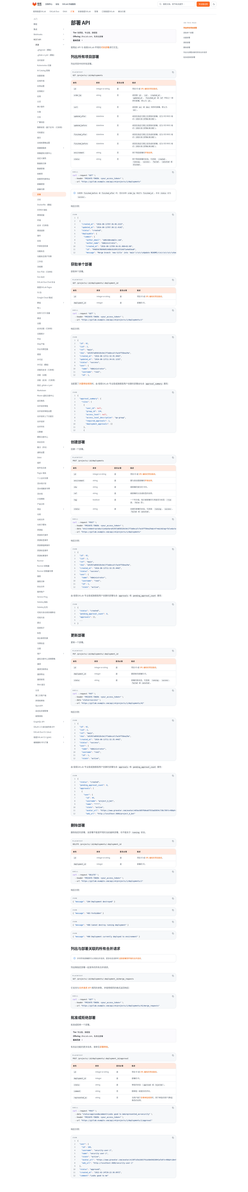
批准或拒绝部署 (189, 57)
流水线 (40, 493)
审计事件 (40, 106)
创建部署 (186, 37)
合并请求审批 (42, 406)
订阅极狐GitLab (108, 11)
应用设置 (40, 86)
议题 (39, 323)
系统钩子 (40, 627)
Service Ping (42, 596)
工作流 (40, 261)
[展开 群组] (63, 303)
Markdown (41, 390)
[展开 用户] (63, 653)
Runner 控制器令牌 (45, 571)
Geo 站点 (41, 277)
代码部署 (105, 47)
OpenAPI (39, 705)
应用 (39, 96)
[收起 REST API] (63, 39)
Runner (40, 560)
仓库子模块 (41, 524)
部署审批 (104, 1046)
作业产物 (40, 344)
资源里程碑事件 (43, 545)
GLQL (39, 292)
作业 (39, 338)
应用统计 (40, 91)
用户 (39, 653)
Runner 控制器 (43, 566)
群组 (39, 302)
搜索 (39, 576)
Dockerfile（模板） (45, 204)
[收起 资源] (63, 45)
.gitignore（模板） (45, 50)
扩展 (72, 11)
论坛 (57, 4)
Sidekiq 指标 (42, 602)
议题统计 (40, 333)
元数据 (40, 431)
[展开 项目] (63, 509)
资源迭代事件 (42, 535)
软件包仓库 (41, 467)
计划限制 (40, 498)
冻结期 (40, 266)
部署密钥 (40, 184)
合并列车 (40, 426)
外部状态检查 (42, 246)
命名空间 (40, 442)
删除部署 (186, 47)
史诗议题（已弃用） (45, 328)
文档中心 (48, 4)
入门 (35, 19)
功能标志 (40, 251)
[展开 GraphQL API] (63, 722)
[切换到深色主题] (213, 4)
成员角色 (40, 400)
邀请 (39, 318)
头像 (39, 111)
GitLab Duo (54, 11)
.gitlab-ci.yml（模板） (46, 55)
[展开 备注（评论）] (63, 447)
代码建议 (40, 132)
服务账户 (40, 591)
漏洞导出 (40, 674)
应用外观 (40, 80)
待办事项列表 (42, 638)
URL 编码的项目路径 (149, 88)
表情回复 (40, 215)
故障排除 (39, 716)
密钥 (39, 354)
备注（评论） (42, 447)
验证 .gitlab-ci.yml (44, 385)
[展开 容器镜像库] (63, 148)
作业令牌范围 (42, 349)
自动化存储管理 (41, 711)
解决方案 (121, 11)
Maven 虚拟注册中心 (45, 395)
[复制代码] (173, 72)
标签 (39, 633)
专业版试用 (203, 4)
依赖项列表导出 (43, 179)
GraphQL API (39, 721)
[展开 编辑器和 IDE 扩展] (63, 742)
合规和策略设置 (43, 142)
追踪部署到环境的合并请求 (130, 958)
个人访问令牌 (42, 478)
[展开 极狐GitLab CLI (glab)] (63, 737)
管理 (96, 11)
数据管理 (40, 168)
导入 (39, 308)
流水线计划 (41, 483)
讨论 (39, 199)
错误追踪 (40, 230)
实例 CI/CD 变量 (43, 313)
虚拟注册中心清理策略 (46, 658)
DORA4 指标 (42, 209)
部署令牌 (40, 189)
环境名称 (148, 152)
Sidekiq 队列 (42, 607)
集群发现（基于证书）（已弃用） (50, 127)
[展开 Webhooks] (63, 34)
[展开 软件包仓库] (63, 468)
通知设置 (40, 452)
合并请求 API (85, 987)
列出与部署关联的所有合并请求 (195, 52)
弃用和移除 (39, 700)
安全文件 (40, 586)
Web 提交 (41, 684)
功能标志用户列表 (44, 256)
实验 (39, 240)
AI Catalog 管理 (43, 70)
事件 (39, 235)
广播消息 (40, 122)
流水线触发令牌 (43, 488)
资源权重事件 (42, 555)
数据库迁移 (41, 163)
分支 (39, 117)
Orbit (65, 11)
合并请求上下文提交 (45, 416)
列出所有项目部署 (190, 27)
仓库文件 (40, 519)
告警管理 (40, 75)
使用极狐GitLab (39, 11)
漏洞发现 (40, 679)
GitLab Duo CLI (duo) (42, 732)
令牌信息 (40, 643)
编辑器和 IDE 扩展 (41, 742)
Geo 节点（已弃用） (45, 271)
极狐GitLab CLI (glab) (42, 737)
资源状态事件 (42, 550)
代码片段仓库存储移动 (46, 612)
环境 (39, 220)
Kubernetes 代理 (44, 65)
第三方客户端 (40, 695)
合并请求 (40, 421)
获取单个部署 (188, 32)
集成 (35, 29)
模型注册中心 (42, 437)
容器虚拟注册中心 (44, 153)
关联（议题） (42, 375)
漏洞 (39, 664)
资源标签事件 (42, 540)
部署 (39, 194)
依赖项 (40, 173)
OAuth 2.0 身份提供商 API (44, 727)
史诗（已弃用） (43, 225)
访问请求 (40, 60)
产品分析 (40, 504)
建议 (39, 622)
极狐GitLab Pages (44, 287)
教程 (35, 24)
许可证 (40, 359)
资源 (37, 44)
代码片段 (40, 617)
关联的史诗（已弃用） (46, 369)
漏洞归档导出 (42, 669)
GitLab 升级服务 (69, 4)
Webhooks (38, 34)
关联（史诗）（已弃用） (46, 380)
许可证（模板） (43, 364)
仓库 (39, 514)
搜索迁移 (40, 581)
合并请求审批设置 (44, 411)
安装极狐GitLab (84, 11)
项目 (39, 509)
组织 (39, 462)
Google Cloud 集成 (45, 297)
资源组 (40, 529)
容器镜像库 (41, 148)
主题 (39, 648)
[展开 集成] (63, 29)
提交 (39, 137)
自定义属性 (41, 158)
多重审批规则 (85, 383)
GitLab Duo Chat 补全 (46, 282)
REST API (37, 39)
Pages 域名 (41, 473)
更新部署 (186, 42)
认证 (39, 101)
